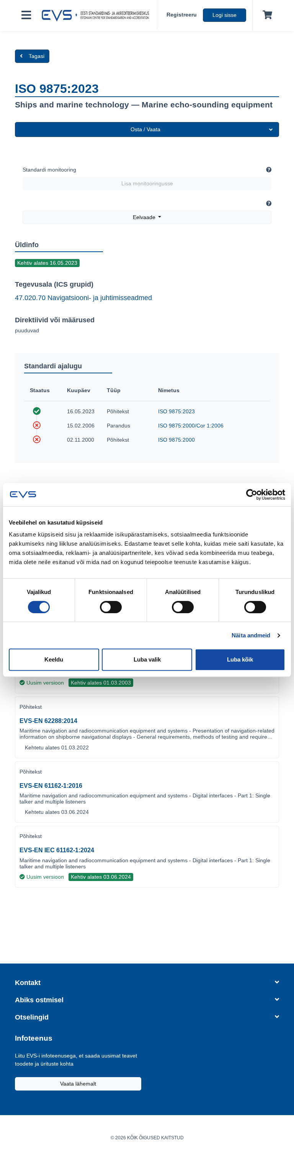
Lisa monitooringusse (147, 183)
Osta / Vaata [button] (145, 129)
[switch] (111, 607)
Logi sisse (224, 15)
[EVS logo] (97, 15)
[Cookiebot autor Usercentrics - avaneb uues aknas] (251, 494)
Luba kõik (240, 659)
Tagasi (36, 56)
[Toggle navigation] (26, 15)
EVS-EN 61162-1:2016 (51, 785)
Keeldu (53, 659)
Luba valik (147, 659)
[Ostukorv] (266, 15)
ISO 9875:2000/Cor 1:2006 (191, 425)
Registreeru (182, 15)
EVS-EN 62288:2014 (48, 721)
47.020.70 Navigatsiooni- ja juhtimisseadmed (83, 298)
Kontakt (28, 983)
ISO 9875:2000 (176, 440)
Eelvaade (145, 217)
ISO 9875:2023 (176, 411)
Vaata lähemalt (78, 1084)
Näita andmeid (251, 635)
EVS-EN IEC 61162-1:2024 (57, 850)
